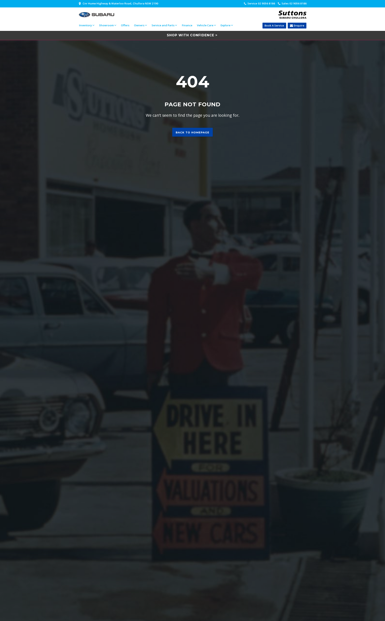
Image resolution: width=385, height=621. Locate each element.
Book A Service (274, 25)
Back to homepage (192, 132)
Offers (125, 25)
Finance (187, 25)
